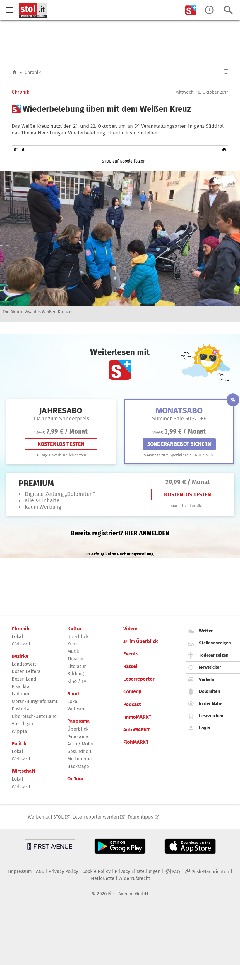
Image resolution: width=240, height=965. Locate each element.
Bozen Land (24, 679)
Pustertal (21, 709)
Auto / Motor (80, 744)
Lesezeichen (211, 715)
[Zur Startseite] (14, 72)
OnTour (75, 779)
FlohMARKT (135, 742)
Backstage (78, 766)
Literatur (76, 666)
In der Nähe (210, 703)
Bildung (75, 673)
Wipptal (20, 731)
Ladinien (21, 694)
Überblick (77, 636)
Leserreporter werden (96, 817)
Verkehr (207, 679)
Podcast (132, 704)
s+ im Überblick (140, 641)
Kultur (74, 629)
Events (130, 654)
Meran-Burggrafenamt (35, 701)
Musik (73, 651)
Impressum (20, 871)
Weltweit (21, 644)
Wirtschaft (23, 771)
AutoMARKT (136, 730)
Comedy (132, 692)
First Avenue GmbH (128, 893)
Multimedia (79, 759)
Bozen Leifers (26, 671)
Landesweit (24, 664)
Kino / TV (76, 681)
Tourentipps (140, 817)
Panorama (78, 721)
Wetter (206, 630)
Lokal (17, 636)
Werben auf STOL (46, 817)
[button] (226, 72)
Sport (73, 694)
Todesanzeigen (214, 655)
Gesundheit (79, 751)
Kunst (73, 644)
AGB (40, 871)
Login (204, 728)
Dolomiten (209, 691)
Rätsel (130, 666)
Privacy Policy (63, 871)
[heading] (120, 109)
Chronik (33, 72)
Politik (19, 744)
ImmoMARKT (137, 717)
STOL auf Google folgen (123, 161)
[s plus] (190, 10)
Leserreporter (139, 679)
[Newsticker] (209, 10)
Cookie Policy (96, 871)
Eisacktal (21, 686)
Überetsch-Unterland (34, 716)
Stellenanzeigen (215, 642)
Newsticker (210, 667)
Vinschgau (22, 723)
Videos (130, 629)
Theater (75, 659)
